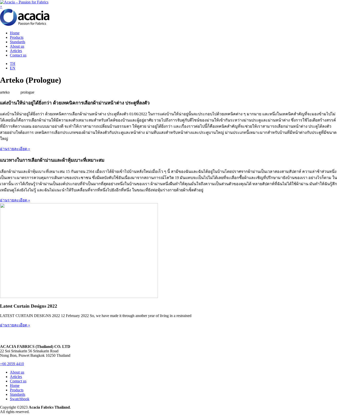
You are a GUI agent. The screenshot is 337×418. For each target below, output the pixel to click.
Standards (17, 42)
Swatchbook (19, 399)
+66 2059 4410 (12, 364)
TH (12, 63)
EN (12, 68)
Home (14, 33)
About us (17, 46)
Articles (16, 51)
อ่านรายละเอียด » (15, 149)
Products (16, 37)
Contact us (18, 55)
